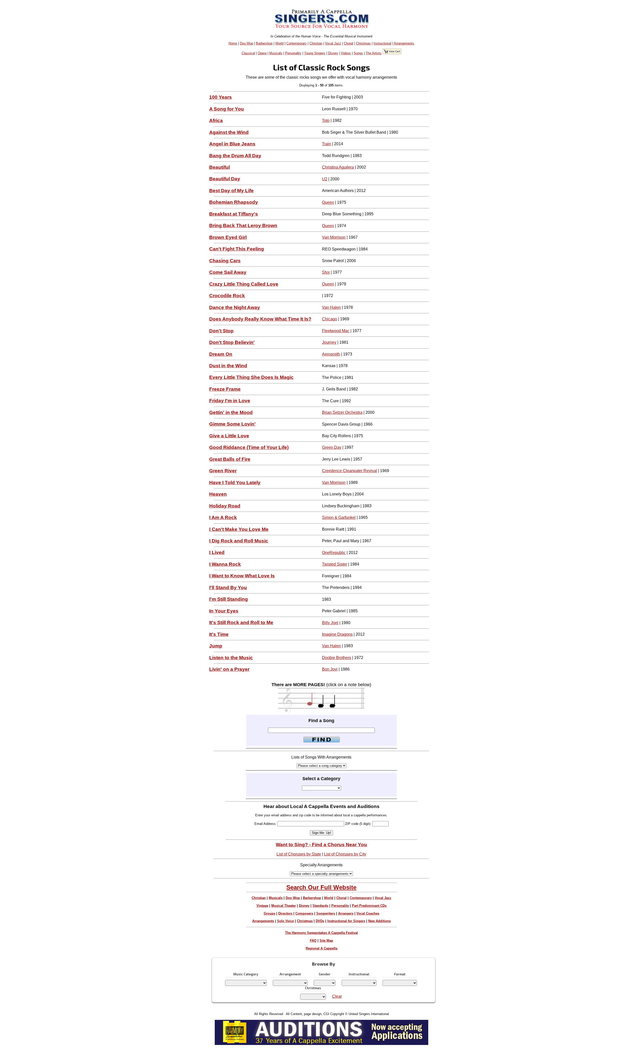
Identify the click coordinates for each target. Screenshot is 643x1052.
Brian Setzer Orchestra (342, 412)
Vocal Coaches (367, 913)
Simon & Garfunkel (339, 517)
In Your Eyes (223, 611)
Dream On (220, 354)
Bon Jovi (330, 669)
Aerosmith (331, 354)
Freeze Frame (225, 389)
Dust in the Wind (228, 365)
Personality (293, 53)
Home (233, 43)
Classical (248, 53)
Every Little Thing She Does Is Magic (251, 377)
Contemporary (296, 43)
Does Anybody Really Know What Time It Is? (260, 319)
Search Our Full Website (321, 887)
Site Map (326, 940)
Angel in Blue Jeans (232, 143)
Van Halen (331, 307)
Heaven (218, 494)
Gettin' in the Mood (231, 412)
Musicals (275, 53)
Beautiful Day (224, 178)
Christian (315, 43)
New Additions (379, 921)
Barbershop (264, 43)
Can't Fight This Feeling (236, 249)
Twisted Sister (334, 564)
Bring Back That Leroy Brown (243, 225)
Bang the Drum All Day (235, 155)
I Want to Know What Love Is (242, 575)
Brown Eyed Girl (228, 237)
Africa (216, 120)
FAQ (313, 940)
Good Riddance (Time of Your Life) (249, 447)
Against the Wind (229, 132)
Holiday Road (224, 506)
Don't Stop (221, 330)
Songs (358, 53)
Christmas (363, 43)
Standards (320, 906)
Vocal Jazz (333, 43)
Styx (326, 272)
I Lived (217, 552)
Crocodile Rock (227, 295)
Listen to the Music (231, 657)
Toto (326, 120)
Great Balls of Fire (229, 459)
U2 (324, 179)
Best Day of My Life (231, 190)
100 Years (220, 97)
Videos (346, 53)
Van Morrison (334, 237)
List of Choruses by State (299, 854)
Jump (215, 645)
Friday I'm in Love (229, 400)
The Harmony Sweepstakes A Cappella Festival (321, 933)
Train (326, 144)
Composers (304, 913)
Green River (223, 470)
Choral (348, 43)
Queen (328, 202)
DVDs (320, 921)
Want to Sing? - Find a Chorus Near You (321, 844)
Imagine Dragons (337, 634)
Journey (329, 342)
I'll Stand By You (228, 587)
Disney (333, 53)
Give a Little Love (229, 435)
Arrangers (345, 913)
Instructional (382, 43)
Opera (262, 53)
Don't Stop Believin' (232, 342)
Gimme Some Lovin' (232, 424)
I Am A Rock (223, 517)
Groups (269, 913)
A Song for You (226, 109)
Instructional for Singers (346, 921)
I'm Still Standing (228, 599)
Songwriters (325, 913)
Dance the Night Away (234, 307)
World (279, 43)
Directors (285, 913)
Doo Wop (246, 43)
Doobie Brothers (336, 658)
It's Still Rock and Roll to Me (241, 622)
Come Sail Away (227, 272)
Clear (337, 996)
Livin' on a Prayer (229, 669)
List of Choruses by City (345, 854)
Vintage (262, 906)
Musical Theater (283, 906)
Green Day (331, 447)
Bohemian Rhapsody (233, 202)
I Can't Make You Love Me (239, 529)
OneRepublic (334, 552)
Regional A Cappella (321, 948)
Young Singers (314, 53)
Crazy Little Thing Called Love (243, 284)
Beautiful (219, 167)
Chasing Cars (225, 260)
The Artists (374, 53)
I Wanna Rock (225, 564)
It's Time (219, 634)
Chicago (329, 319)
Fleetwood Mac (335, 331)
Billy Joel (330, 623)
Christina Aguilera (338, 167)
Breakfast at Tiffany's (233, 214)
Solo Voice (285, 921)
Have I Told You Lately (234, 482)
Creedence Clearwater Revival (349, 471)
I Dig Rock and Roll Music (238, 540)
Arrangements (404, 43)
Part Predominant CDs (369, 906)
